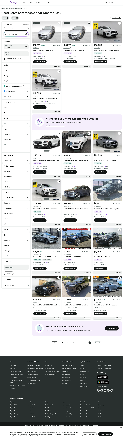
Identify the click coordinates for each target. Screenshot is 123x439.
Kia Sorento (101, 408)
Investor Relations (50, 425)
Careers (61, 425)
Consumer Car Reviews (34, 365)
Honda (29, 402)
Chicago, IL (83, 365)
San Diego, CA (83, 386)
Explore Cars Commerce (104, 365)
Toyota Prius (13, 408)
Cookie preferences (89, 434)
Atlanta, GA (83, 377)
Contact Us (40, 425)
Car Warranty (66, 374)
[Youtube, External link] (105, 390)
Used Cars (13, 365)
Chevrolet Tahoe (84, 414)
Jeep (64, 402)
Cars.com (75, 432)
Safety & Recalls (31, 377)
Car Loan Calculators (68, 365)
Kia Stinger (100, 411)
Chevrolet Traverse (85, 411)
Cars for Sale (10, 8)
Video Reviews (31, 383)
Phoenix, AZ (83, 374)
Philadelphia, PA (84, 380)
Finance (48, 2)
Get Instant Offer (49, 368)
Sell (31, 2)
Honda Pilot (31, 414)
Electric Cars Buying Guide (17, 385)
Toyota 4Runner (14, 417)
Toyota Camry (14, 414)
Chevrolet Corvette (85, 405)
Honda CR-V (31, 405)
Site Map (64, 383)
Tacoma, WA (18, 8)
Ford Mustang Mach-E (51, 414)
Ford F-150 (48, 411)
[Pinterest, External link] (111, 390)
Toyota (12, 402)
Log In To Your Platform (103, 368)
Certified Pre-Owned (16, 371)
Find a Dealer (13, 377)
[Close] (121, 428)
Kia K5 (99, 414)
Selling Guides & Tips (50, 374)
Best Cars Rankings (32, 374)
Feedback (95, 425)
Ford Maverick (49, 405)
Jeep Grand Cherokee (69, 408)
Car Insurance (66, 377)
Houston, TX (83, 368)
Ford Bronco (48, 408)
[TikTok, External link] (98, 390)
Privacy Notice (29, 432)
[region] (61, 432)
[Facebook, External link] (101, 390)
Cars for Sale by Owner (16, 374)
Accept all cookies (105, 434)
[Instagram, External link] (108, 390)
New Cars (12, 368)
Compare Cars (31, 371)
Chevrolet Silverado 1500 (87, 408)
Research (38, 2)
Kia (98, 402)
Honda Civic (31, 408)
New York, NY (83, 383)
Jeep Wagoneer (67, 411)
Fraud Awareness (85, 425)
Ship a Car (65, 371)
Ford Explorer (49, 417)
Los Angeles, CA (84, 371)
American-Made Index (33, 380)
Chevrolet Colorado (85, 417)
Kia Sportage (101, 405)
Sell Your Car (48, 365)
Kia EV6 (100, 417)
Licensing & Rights (71, 425)
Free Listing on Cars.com (52, 371)
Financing (12, 388)
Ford (46, 402)
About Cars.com (29, 425)
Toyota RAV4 (13, 405)
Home (3, 8)
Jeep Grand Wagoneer (69, 414)
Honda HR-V (31, 417)
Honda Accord (31, 411)
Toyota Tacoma (14, 411)
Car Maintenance (67, 380)
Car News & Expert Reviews (35, 368)
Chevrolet (83, 402)
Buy (24, 2)
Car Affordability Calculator (69, 368)
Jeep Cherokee (67, 417)
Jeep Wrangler (67, 405)
